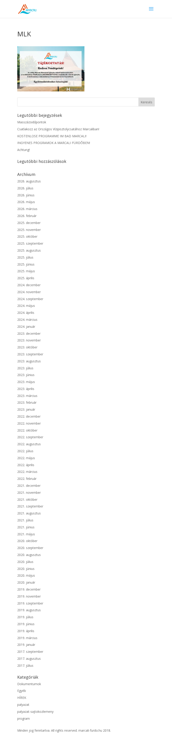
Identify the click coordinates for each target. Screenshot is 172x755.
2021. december (29, 485)
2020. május (26, 575)
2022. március (27, 471)
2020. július (25, 562)
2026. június (25, 195)
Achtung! (23, 150)
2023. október (27, 347)
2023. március (27, 396)
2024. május (26, 305)
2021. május (26, 534)
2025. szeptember (30, 243)
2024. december (29, 285)
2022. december (29, 416)
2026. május (26, 202)
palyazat (23, 704)
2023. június (25, 375)
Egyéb (21, 691)
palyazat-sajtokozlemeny (35, 711)
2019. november (29, 596)
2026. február (27, 216)
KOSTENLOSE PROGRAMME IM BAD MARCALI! (51, 136)
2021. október (27, 499)
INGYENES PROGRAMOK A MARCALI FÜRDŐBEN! (53, 143)
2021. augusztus (29, 513)
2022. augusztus (29, 444)
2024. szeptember (30, 299)
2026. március (27, 209)
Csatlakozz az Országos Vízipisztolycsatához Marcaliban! (58, 129)
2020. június (25, 569)
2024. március (27, 319)
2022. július (25, 451)
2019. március (27, 638)
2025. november (29, 230)
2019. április (25, 631)
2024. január (26, 326)
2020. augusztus (29, 555)
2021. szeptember (30, 506)
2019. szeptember (30, 603)
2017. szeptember (30, 651)
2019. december (29, 589)
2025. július (25, 257)
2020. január (26, 582)
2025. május (26, 271)
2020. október (27, 541)
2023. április (25, 389)
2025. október (27, 236)
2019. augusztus (29, 610)
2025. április (25, 278)
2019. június (25, 624)
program (23, 718)
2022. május (26, 458)
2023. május (26, 382)
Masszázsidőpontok (31, 122)
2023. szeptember (30, 354)
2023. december (29, 333)
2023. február (27, 402)
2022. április (25, 465)
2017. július (25, 665)
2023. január (26, 409)
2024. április (25, 312)
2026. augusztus (29, 181)
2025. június (25, 264)
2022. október (27, 430)
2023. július (25, 368)
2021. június (25, 527)
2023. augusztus (29, 361)
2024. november (29, 292)
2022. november (29, 423)
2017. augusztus (29, 658)
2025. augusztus (29, 250)
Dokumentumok (29, 684)
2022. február (27, 478)
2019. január (26, 644)
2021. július (25, 520)
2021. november (29, 492)
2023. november (29, 340)
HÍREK (21, 697)
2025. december (29, 223)
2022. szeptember (30, 437)
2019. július (25, 617)
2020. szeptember (30, 548)
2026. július (25, 188)
